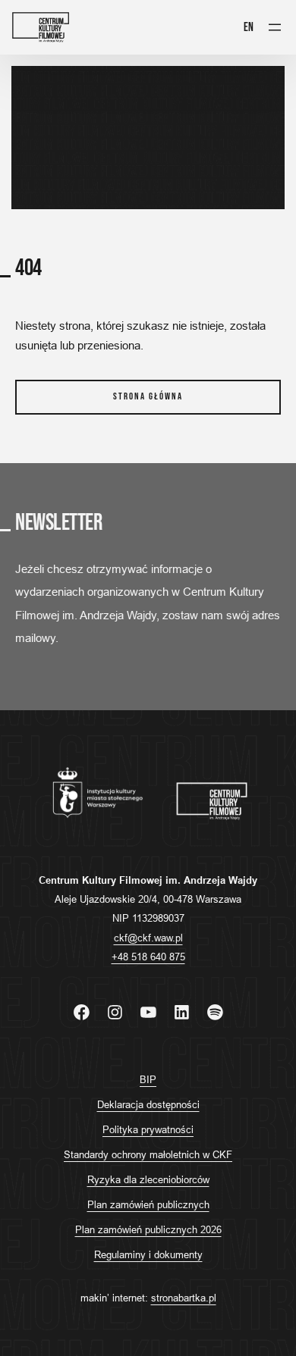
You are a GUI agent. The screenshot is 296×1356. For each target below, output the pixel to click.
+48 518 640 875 (148, 956)
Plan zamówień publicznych (148, 1204)
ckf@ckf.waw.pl (148, 938)
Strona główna (148, 396)
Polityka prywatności (148, 1129)
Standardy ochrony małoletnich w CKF (148, 1154)
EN (248, 27)
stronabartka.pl (183, 1298)
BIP (148, 1079)
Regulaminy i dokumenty (148, 1254)
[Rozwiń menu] (275, 27)
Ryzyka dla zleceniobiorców (148, 1179)
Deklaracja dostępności (148, 1104)
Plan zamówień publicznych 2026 (148, 1229)
